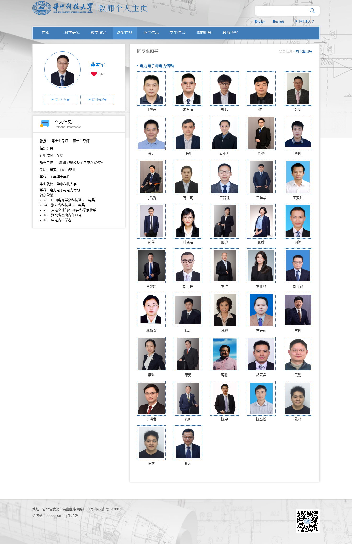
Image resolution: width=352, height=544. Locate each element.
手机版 (73, 516)
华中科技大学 (304, 21)
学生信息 (177, 33)
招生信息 (151, 33)
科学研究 (72, 33)
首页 (46, 33)
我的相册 (203, 33)
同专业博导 (60, 100)
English (260, 21)
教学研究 (98, 33)
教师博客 (230, 33)
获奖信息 (124, 33)
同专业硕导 (97, 100)
